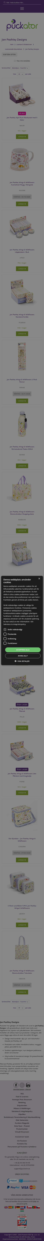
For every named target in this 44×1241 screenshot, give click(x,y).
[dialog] (22, 620)
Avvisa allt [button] (23, 656)
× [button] (39, 578)
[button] (22, 661)
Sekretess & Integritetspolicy (14, 624)
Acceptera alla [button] (23, 650)
